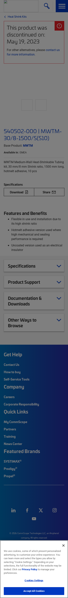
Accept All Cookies (33, 591)
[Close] (63, 545)
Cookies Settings (34, 580)
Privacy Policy (29, 569)
